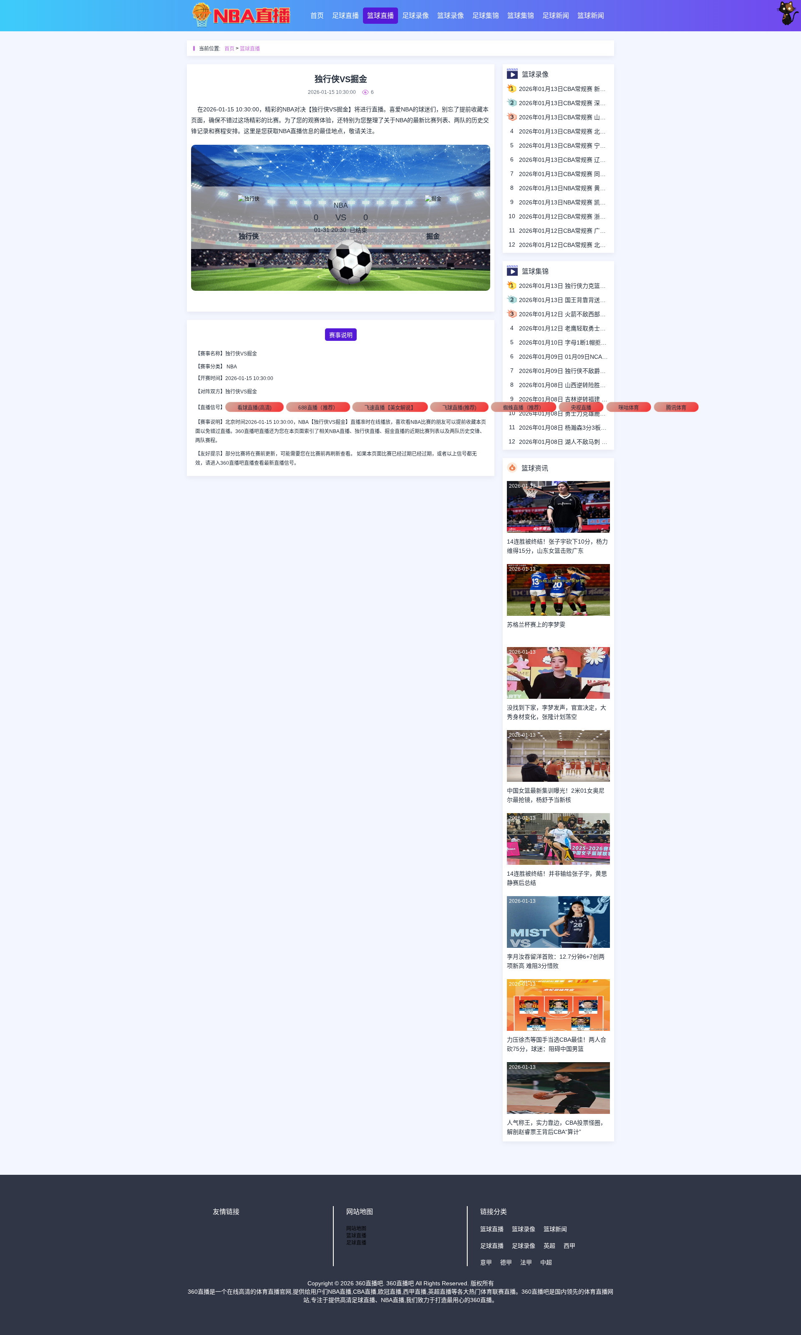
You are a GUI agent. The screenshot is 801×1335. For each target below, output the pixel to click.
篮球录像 (450, 15)
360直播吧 (369, 1283)
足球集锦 (485, 15)
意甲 (486, 1262)
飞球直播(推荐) (459, 408)
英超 (549, 1245)
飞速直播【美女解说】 (390, 408)
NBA (232, 367)
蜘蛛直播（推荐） (523, 408)
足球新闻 (555, 15)
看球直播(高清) (254, 408)
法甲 (526, 1262)
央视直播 (581, 408)
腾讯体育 (676, 408)
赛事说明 (341, 335)
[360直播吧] (241, 26)
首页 (317, 15)
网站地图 (356, 1229)
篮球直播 (380, 15)
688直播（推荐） (318, 408)
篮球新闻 (590, 15)
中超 (546, 1262)
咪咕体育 (628, 408)
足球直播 (345, 15)
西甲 (569, 1245)
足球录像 (415, 15)
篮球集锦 (520, 15)
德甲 (506, 1262)
